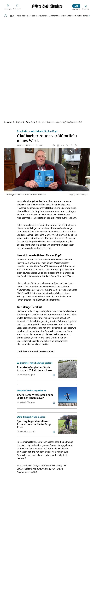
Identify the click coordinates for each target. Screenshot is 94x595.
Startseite (8, 122)
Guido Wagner (28, 374)
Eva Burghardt (28, 431)
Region (19, 122)
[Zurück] (5, 15)
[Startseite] (47, 6)
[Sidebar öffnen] (11, 15)
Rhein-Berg (30, 122)
